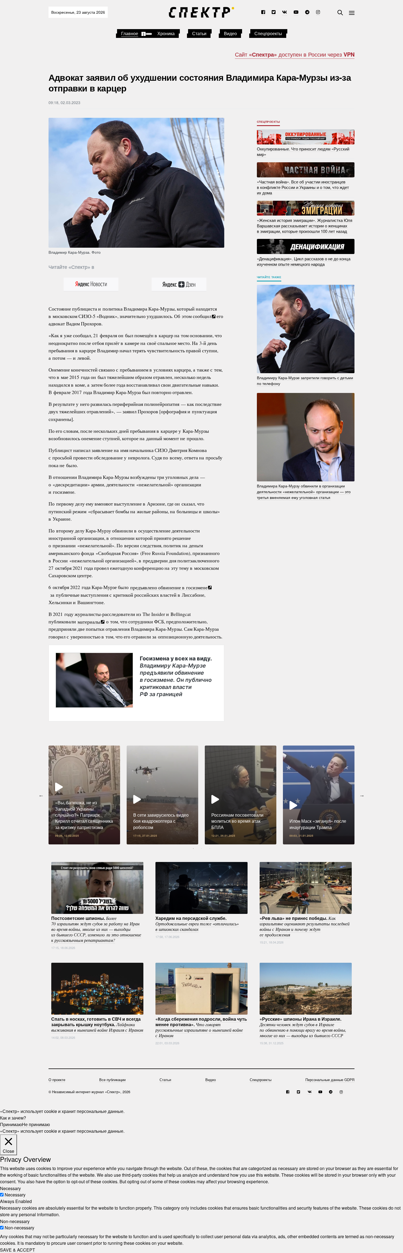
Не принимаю (36, 1124)
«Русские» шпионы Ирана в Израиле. (303, 1027)
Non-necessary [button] (15, 1221)
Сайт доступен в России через (294, 54)
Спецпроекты (268, 33)
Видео (230, 33)
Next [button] (362, 795)
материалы (89, 621)
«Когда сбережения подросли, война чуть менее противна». (201, 1027)
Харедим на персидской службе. (197, 923)
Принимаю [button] (11, 1124)
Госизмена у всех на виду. (176, 676)
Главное (129, 33)
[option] (84, 795)
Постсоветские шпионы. (96, 929)
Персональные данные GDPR (329, 1079)
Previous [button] (41, 795)
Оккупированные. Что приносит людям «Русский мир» (303, 151)
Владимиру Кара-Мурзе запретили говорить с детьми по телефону (305, 380)
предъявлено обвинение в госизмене (169, 587)
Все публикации (112, 1079)
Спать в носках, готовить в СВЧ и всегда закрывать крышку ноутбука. (97, 1024)
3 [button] (209, 848)
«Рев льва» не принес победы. (305, 926)
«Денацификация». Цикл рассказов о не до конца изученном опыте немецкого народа (303, 261)
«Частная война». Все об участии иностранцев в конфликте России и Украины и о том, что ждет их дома (303, 187)
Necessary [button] (10, 1188)
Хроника (166, 33)
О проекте (57, 1079)
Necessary (15, 1194)
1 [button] (193, 848)
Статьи (199, 33)
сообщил (202, 316)
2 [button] (201, 848)
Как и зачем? (13, 1118)
